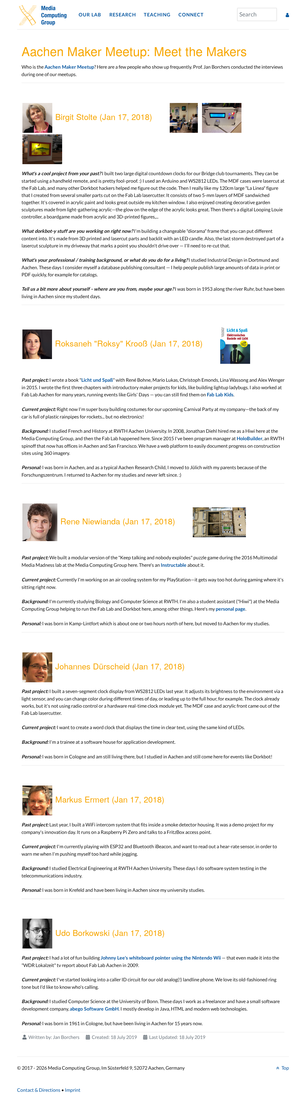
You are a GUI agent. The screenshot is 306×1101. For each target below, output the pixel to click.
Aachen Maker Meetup (69, 67)
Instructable (173, 565)
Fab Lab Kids (220, 394)
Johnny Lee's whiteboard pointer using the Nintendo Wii (161, 958)
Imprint (72, 1090)
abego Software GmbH (94, 1009)
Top (285, 1068)
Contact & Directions (38, 1090)
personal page (230, 609)
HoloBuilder (249, 438)
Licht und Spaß (97, 380)
